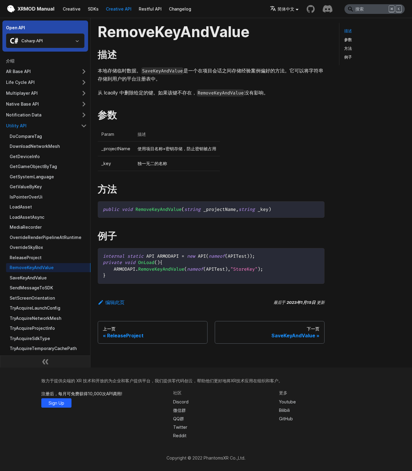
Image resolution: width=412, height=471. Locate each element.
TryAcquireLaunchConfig (35, 307)
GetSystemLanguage (32, 176)
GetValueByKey (26, 186)
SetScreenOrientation (32, 298)
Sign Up (56, 403)
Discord (181, 401)
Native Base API (22, 104)
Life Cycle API (20, 82)
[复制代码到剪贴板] (317, 209)
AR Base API (18, 71)
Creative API (119, 8)
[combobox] (45, 40)
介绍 (10, 60)
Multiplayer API (22, 93)
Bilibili (284, 410)
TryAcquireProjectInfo (32, 328)
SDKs (93, 8)
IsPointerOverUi (26, 196)
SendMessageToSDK (31, 287)
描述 (348, 31)
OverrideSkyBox (26, 247)
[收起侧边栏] (45, 361)
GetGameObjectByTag (33, 166)
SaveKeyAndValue (28, 277)
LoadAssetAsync (27, 217)
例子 (348, 57)
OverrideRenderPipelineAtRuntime (45, 237)
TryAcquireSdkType (30, 338)
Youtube (287, 401)
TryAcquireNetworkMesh (35, 318)
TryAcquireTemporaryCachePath (43, 348)
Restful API (150, 8)
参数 (348, 39)
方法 (348, 48)
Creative (72, 8)
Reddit (179, 435)
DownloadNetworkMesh (35, 146)
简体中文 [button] (285, 8)
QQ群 (178, 418)
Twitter (180, 427)
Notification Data (23, 114)
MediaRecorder (26, 227)
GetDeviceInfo (25, 156)
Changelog (180, 8)
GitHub (286, 418)
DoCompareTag (26, 136)
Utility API (16, 125)
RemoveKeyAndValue (32, 267)
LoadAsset (21, 206)
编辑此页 (115, 302)
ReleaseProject (26, 257)
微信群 (179, 410)
